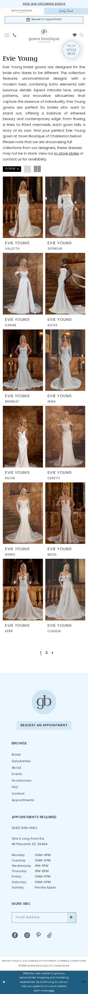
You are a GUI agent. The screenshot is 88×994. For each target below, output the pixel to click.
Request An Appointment (44, 725)
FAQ (15, 787)
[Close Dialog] (4, 982)
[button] (7, 35)
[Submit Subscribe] (71, 917)
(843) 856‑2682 (24, 828)
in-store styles (66, 154)
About (16, 767)
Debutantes (21, 761)
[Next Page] (52, 653)
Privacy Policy (12, 961)
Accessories (21, 780)
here (51, 991)
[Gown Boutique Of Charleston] (44, 34)
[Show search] (81, 35)
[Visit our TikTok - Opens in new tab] (49, 935)
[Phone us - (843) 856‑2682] (14, 35)
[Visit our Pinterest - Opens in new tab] (38, 935)
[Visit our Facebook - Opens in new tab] (15, 935)
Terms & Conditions (73, 961)
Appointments (23, 800)
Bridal (16, 754)
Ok (83, 982)
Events (17, 774)
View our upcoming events (44, 4)
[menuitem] (22, 11)
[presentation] (23, 207)
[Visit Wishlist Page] (74, 35)
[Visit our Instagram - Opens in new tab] (27, 935)
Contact (18, 793)
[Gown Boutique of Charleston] (44, 702)
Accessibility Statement (41, 961)
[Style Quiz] (71, 50)
